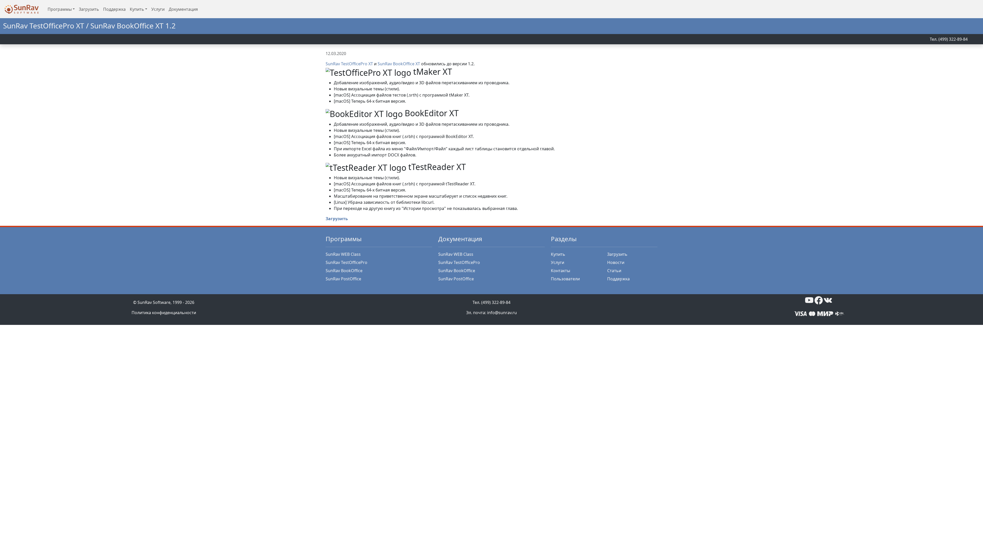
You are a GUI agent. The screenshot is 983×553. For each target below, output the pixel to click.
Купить (558, 254)
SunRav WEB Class (343, 254)
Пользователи (565, 279)
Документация (183, 9)
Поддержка (114, 9)
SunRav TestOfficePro (346, 262)
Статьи (614, 270)
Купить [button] (137, 9)
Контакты (560, 270)
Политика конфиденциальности (164, 312)
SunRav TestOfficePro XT (349, 64)
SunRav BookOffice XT (399, 64)
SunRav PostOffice (343, 279)
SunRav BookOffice (344, 270)
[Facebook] (819, 300)
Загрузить (89, 9)
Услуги (158, 9)
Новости (615, 262)
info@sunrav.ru (502, 312)
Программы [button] (60, 9)
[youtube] (809, 300)
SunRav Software (153, 302)
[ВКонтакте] (828, 300)
